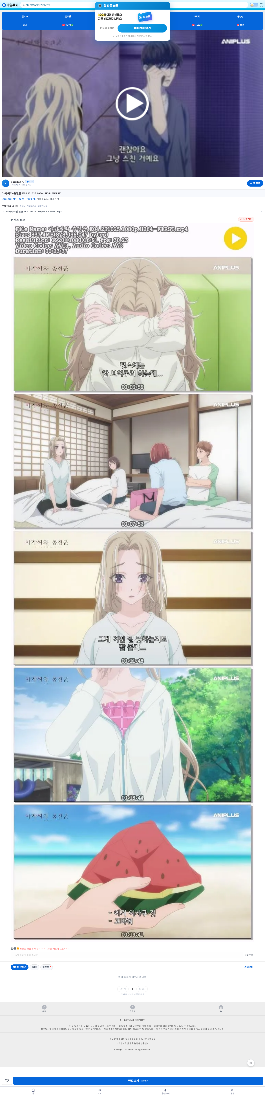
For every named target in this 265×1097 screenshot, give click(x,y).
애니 (25, 25)
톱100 (25, 16)
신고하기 (247, 219)
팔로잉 (68, 16)
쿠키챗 (68, 25)
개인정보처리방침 (129, 1039)
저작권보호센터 (123, 1043)
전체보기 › (249, 967)
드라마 (197, 16)
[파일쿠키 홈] (10, 5)
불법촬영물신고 (141, 1043)
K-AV (197, 25)
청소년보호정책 (148, 1039)
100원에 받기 (142, 28)
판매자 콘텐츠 (19, 967)
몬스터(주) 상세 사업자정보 (132, 1020)
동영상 (240, 16)
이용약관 (113, 1039)
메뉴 (261, 7)
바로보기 (138, 1080)
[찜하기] (7, 1081)
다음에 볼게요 (107, 28)
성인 (240, 25)
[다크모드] (254, 5)
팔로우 (46, 967)
